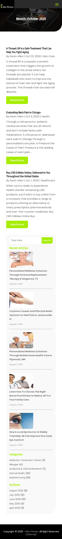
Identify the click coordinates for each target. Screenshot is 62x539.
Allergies (13, 464)
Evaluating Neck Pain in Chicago (23, 112)
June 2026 (15, 499)
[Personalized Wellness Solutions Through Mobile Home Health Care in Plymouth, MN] (21, 340)
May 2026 (14, 503)
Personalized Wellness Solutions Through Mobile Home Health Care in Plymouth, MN (30, 355)
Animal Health (17, 473)
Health (45, 116)
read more (17, 100)
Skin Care (49, 56)
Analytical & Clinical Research (25, 468)
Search (47, 240)
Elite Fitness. (32, 531)
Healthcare (48, 180)
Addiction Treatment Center (25, 460)
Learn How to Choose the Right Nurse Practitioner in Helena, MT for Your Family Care (30, 395)
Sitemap (31, 534)
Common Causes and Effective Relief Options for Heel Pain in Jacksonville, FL (30, 315)
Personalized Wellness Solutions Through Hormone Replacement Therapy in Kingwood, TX (28, 274)
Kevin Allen (16, 56)
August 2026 (16, 490)
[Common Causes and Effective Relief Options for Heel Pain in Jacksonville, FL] (21, 300)
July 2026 (14, 494)
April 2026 (14, 508)
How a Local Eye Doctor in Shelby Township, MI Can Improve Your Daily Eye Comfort (30, 436)
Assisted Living (17, 477)
